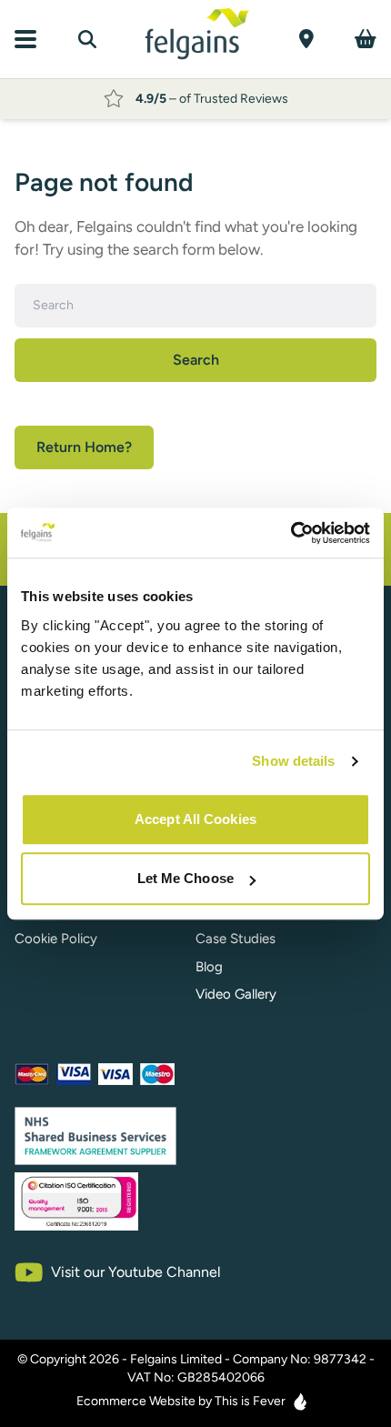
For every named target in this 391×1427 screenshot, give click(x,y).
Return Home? (84, 447)
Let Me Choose (185, 878)
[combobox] (195, 305)
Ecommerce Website (136, 1401)
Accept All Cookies (195, 819)
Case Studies (236, 938)
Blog (209, 967)
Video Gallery (236, 994)
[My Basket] (365, 38)
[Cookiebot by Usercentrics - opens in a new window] (290, 533)
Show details (293, 761)
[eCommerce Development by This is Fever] (300, 1401)
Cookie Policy (56, 938)
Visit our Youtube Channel (136, 1272)
